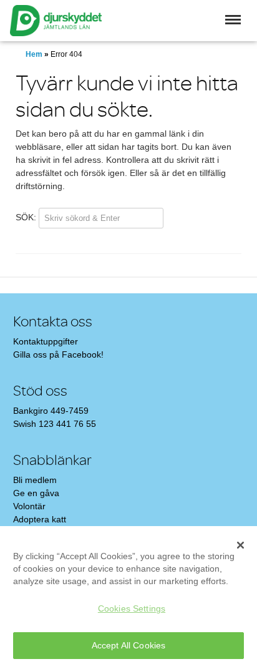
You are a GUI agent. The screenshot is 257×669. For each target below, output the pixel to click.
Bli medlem (35, 480)
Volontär (29, 506)
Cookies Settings (131, 608)
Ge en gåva (36, 493)
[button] (233, 19)
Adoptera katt (39, 519)
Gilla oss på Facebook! (58, 354)
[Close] (241, 544)
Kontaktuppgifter (45, 341)
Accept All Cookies (129, 645)
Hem (34, 54)
